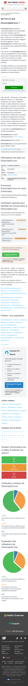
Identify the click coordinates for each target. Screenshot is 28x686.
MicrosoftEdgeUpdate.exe (7, 337)
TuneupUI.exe (5, 404)
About (5, 663)
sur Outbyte (4, 90)
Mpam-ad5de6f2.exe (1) (16, 290)
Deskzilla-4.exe (4, 330)
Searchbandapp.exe (12, 324)
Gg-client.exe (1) (15, 300)
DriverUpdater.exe (18, 332)
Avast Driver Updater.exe (15, 404)
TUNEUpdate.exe (6, 413)
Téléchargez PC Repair (13, 384)
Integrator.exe (23, 319)
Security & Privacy (19, 649)
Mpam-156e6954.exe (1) (7, 307)
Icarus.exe (19, 407)
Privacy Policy (10, 661)
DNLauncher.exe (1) (6, 305)
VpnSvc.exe (4, 416)
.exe (22, 140)
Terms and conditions (19, 661)
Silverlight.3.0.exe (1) (6, 310)
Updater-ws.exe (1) (5, 302)
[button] (14, 8)
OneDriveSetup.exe (19, 337)
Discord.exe (22, 327)
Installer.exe (11, 322)
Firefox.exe (16, 319)
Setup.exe (3, 324)
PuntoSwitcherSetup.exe (7, 332)
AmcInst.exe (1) (19, 297)
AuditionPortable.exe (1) (18, 305)
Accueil (3, 13)
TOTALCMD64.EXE (14, 330)
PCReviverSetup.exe (12, 335)
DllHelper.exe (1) (5, 290)
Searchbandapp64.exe (6, 327)
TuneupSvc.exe (18, 416)
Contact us (10, 663)
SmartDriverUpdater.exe (14, 410)
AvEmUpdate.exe (11, 407)
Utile (14, 461)
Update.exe (16, 327)
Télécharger (14, 87)
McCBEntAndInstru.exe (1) (7, 297)
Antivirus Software (6, 647)
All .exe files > (5, 344)
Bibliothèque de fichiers (12, 13)
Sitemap (4, 661)
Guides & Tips (5, 653)
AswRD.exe (4, 423)
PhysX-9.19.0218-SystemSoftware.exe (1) (11, 288)
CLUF (17, 90)
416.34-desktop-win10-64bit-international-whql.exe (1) (13, 294)
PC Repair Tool (5, 646)
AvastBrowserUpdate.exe (15, 420)
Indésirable (14, 469)
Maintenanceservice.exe (7, 319)
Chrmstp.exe (5, 420)
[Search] (25, 8)
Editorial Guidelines (19, 663)
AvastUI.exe (23, 410)
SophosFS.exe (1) (5, 300)
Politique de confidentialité (21, 90)
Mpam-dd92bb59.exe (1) (20, 307)
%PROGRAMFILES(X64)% (9, 149)
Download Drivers (19, 653)
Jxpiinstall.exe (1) (15, 302)
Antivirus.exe (18, 322)
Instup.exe (3, 335)
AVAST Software (18, 136)
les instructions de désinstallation (11, 90)
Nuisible (14, 477)
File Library (17, 651)
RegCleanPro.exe (5, 340)
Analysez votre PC (11, 254)
